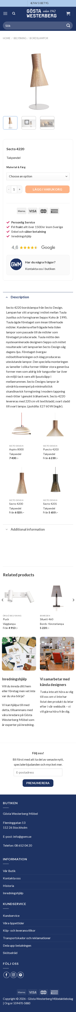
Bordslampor (39, 38)
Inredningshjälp (13, 893)
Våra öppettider (13, 923)
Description (20, 297)
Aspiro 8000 (16, 449)
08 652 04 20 (23, 845)
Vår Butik (9, 871)
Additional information (28, 529)
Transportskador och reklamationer (27, 938)
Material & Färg (16, 167)
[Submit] (68, 25)
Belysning (20, 38)
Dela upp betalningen (17, 945)
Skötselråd (10, 953)
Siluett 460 (46, 619)
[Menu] (5, 13)
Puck (6, 619)
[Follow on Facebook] (6, 975)
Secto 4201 (50, 503)
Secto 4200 (16, 503)
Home (6, 38)
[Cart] (68, 13)
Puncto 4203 (51, 449)
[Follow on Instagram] (13, 975)
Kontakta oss (12, 878)
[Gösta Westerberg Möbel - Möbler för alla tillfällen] (41, 13)
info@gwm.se (22, 836)
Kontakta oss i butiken (40, 268)
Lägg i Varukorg (47, 189)
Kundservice (11, 915)
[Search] (14, 13)
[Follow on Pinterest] (20, 975)
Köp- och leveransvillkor (19, 930)
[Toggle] (7, 297)
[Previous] (9, 78)
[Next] (66, 78)
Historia (8, 885)
